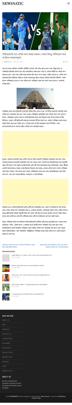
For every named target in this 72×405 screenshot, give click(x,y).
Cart (4, 325)
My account (6, 348)
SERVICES (5, 362)
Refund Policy (7, 357)
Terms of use (7, 371)
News (66, 62)
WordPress (62, 396)
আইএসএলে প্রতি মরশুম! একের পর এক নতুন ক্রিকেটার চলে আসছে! (27, 265)
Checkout (6, 329)
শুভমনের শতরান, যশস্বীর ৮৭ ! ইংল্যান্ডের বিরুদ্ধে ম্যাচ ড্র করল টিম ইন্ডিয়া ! (29, 285)
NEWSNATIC (12, 3)
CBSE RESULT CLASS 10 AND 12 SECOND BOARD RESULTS (31, 255)
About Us (5, 320)
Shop (4, 366)
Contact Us (6, 334)
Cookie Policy (7, 338)
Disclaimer (6, 343)
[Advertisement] (35, 144)
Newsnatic (8, 62)
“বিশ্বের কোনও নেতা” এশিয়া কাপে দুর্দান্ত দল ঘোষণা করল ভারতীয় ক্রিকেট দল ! (30, 275)
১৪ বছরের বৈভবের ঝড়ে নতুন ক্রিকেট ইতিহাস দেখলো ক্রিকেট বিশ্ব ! (27, 294)
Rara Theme (45, 396)
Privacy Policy (7, 352)
